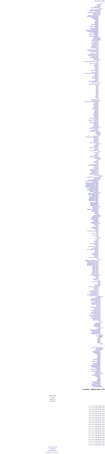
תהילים (97, 97)
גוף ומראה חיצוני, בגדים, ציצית (95, 313)
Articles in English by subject (93, 193)
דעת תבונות (96, 154)
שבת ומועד (98, 305)
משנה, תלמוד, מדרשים (96, 100)
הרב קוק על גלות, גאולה (94, 293)
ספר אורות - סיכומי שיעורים (93, 286)
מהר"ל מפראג (98, 143)
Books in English (97, 324)
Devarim (96, 23)
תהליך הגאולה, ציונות (94, 227)
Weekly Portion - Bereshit (93, 196)
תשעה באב (96, 247)
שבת (97, 60)
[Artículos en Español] (92, 216)
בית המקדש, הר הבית (96, 308)
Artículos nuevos (95, 218)
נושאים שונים (96, 58)
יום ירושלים (96, 67)
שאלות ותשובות (99, 296)
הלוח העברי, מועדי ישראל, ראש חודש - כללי (90, 61)
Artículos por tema (95, 217)
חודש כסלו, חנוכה (95, 78)
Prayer (97, 201)
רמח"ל (99, 151)
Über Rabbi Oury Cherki (96, 333)
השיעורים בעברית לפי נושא (95, 9)
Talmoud (96, 25)
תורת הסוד (96, 129)
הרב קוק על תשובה (95, 171)
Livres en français (97, 323)
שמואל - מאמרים (95, 268)
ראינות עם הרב (95, 235)
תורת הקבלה (96, 279)
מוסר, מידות (96, 41)
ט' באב (97, 71)
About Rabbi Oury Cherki (95, 330)
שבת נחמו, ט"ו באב (94, 72)
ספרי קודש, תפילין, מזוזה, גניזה (95, 316)
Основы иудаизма (94, 211)
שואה (97, 48)
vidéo (96, 407)
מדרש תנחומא (95, 104)
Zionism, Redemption (94, 203)
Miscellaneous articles (94, 205)
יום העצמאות (96, 65)
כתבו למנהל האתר (52, 448)
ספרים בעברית (97, 322)
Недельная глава (95, 210)
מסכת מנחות (96, 125)
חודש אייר (96, 64)
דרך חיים (96, 148)
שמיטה (97, 229)
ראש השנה (96, 74)
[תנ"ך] (98, 259)
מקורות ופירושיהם (97, 301)
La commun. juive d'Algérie (95, 383)
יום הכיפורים (96, 76)
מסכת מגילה (96, 113)
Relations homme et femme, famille (92, 30)
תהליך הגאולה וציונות (94, 46)
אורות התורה (96, 162)
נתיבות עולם (96, 149)
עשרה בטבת (96, 255)
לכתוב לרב (100, 334)
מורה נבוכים (96, 141)
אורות (97, 160)
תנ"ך (99, 259)
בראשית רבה (96, 102)
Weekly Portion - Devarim (93, 200)
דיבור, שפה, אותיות (95, 44)
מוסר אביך (96, 166)
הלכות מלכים (96, 140)
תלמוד (97, 276)
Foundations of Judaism (94, 202)
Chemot (96, 20)
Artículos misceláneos (94, 222)
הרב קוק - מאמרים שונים (94, 295)
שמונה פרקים (96, 135)
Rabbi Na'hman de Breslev (93, 34)
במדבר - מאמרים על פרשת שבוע (92, 264)
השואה (97, 231)
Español (98, 341)
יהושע (97, 89)
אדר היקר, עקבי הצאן (94, 164)
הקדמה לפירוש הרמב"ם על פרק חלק (92, 136)
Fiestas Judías (95, 220)
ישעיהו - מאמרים (95, 270)
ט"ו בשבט (96, 80)
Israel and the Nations (94, 204)
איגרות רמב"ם (95, 137)
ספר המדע (96, 138)
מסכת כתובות (95, 116)
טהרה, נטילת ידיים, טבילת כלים (95, 315)
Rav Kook (96, 35)
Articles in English (97, 192)
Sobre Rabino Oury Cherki (95, 332)
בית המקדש (96, 228)
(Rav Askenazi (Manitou (94, 36)
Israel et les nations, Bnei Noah (92, 31)
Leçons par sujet (97, 350)
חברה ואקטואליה (97, 309)
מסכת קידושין (95, 119)
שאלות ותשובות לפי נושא (96, 298)
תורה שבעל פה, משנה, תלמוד (95, 274)
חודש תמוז (96, 69)
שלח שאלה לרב (97, 297)
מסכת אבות (96, 124)
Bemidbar (98, 379)
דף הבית (101, 3)
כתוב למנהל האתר (97, 6)
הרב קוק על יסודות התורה (93, 291)
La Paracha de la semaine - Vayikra (92, 184)
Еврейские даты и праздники (92, 209)
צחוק (97, 234)
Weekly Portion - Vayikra (93, 198)
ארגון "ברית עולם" (99, 335)
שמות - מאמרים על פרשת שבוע (92, 262)
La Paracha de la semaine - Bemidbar (91, 185)
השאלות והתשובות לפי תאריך (95, 299)
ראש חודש (96, 238)
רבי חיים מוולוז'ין (97, 158)
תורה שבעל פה (95, 278)
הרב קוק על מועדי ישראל (94, 170)
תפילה (99, 280)
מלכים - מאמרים (95, 269)
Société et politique (94, 29)
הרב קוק (98, 159)
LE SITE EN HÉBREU (98, 386)
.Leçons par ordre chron (96, 351)
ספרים (101, 321)
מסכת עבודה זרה (95, 123)
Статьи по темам (95, 207)
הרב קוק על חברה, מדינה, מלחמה (92, 294)
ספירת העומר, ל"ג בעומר (94, 63)
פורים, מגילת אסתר (95, 82)
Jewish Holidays (95, 195)
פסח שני (96, 66)
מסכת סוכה (96, 110)
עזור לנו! (98, 5)
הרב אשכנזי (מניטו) (97, 175)
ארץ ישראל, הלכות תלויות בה (95, 307)
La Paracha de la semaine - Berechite (91, 182)
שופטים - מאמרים (95, 267)
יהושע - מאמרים (95, 266)
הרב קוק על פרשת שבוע (94, 169)
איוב (97, 98)
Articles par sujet (97, 373)
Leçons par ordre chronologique (92, 16)
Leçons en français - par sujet (93, 15)
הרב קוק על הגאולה (94, 172)
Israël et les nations (97, 382)
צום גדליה (96, 75)
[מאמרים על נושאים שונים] (91, 223)
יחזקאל (97, 95)
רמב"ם (99, 134)
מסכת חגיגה (96, 115)
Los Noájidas (95, 221)
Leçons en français (97, 14)
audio (98, 407)
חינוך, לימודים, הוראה (96, 311)
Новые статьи (95, 208)
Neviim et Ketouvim (94, 24)
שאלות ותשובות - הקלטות (93, 57)
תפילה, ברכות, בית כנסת (96, 304)
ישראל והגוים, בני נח (94, 47)
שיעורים (101, 8)
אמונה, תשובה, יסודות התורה (95, 300)
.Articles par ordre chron (96, 374)
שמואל (97, 91)
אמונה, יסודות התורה (94, 40)
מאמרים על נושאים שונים (96, 223)
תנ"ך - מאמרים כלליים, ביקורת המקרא (91, 260)
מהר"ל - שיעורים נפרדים (94, 150)
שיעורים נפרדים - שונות (96, 39)
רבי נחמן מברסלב (97, 157)
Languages (100, 336)
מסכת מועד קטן (95, 114)
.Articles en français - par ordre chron (91, 180)
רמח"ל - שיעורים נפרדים (94, 156)
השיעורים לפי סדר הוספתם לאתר (94, 10)
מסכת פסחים (96, 107)
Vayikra (96, 21)
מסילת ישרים (96, 152)
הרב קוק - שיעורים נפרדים (93, 174)
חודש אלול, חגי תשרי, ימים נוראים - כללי (91, 73)
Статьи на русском (96, 206)
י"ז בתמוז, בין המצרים (94, 70)
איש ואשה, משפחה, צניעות (95, 312)
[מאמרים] (99, 176)
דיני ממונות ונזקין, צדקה (96, 317)
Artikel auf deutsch (97, 215)
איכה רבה (96, 103)
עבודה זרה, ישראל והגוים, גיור (95, 310)
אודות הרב (100, 327)
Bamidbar (96, 22)
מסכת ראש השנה (95, 108)
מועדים (99, 237)
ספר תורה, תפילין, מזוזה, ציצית (93, 54)
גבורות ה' (96, 144)
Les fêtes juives (95, 18)
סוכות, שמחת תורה (95, 253)
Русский (98, 340)
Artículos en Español (96, 216)
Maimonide (96, 33)
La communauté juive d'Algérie (92, 189)
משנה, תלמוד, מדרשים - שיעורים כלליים (91, 101)
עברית (99, 337)
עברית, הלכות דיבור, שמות (95, 302)
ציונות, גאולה (98, 306)
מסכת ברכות (96, 105)
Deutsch (98, 342)
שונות (97, 236)
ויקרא (97, 86)
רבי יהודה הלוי (97, 133)
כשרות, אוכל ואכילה (96, 314)
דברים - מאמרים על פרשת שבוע (92, 265)
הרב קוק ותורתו (97, 285)
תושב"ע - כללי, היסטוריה (94, 128)
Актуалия (96, 212)
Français (98, 338)
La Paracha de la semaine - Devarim (92, 186)
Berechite (96, 19)
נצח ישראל (96, 146)
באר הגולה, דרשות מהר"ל (93, 147)
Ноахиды (96, 213)
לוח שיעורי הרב (97, 11)
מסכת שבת (96, 106)
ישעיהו (97, 93)
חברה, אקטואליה (95, 45)
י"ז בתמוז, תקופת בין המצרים (93, 246)
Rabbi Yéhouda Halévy (94, 32)
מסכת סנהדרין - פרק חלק (94, 122)
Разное (96, 214)
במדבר (97, 87)
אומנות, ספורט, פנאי (94, 56)
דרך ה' (97, 153)
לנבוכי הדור (96, 168)
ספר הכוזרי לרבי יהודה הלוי (95, 281)
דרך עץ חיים (96, 155)
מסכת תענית (96, 112)
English (99, 339)
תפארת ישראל (95, 145)
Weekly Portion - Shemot (93, 197)
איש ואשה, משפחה (95, 233)
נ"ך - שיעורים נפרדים (94, 99)
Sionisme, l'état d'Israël (94, 28)
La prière (96, 27)
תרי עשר (96, 96)
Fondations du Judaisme (94, 187)
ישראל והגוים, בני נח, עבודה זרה (92, 230)
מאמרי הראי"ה (95, 167)
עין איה (97, 163)
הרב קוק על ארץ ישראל (94, 173)
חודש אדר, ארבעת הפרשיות (93, 257)
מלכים (97, 92)
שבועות (96, 68)
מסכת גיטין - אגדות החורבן (93, 118)
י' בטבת (96, 79)
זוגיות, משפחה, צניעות (94, 51)
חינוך (97, 52)
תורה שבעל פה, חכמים (96, 127)
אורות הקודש (96, 161)
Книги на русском (96, 325)
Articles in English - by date (93, 194)
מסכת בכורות (96, 126)
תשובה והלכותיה (95, 43)
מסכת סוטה (96, 117)
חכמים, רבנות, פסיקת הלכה (95, 303)
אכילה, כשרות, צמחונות (94, 53)
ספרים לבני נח (98, 326)
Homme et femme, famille (95, 365)
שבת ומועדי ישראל (97, 59)
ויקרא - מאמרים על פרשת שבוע (92, 263)
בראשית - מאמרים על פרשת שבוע (92, 261)
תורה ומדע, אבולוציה (94, 42)
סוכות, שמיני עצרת (95, 77)
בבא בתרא (96, 121)
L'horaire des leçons (94, 17)
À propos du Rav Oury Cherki (95, 329)
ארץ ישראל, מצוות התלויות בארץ (92, 49)
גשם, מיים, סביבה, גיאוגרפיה (93, 55)
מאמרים (101, 176)
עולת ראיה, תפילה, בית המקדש (93, 165)
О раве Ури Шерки (96, 331)
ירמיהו (97, 94)
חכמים (97, 277)
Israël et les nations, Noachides (92, 188)
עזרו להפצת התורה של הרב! (52, 446)
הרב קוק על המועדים (94, 290)
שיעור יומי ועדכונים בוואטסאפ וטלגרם (94, 12)
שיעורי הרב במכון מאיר (96, 13)
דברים (97, 88)
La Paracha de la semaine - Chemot (92, 183)
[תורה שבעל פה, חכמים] (92, 127)
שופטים (96, 90)
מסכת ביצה (96, 111)
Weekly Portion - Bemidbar (93, 199)
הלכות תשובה (95, 139)
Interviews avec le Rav (94, 190)
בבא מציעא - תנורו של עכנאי (93, 120)
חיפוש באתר (98, 4)
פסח (97, 62)
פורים (97, 258)
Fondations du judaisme (94, 26)
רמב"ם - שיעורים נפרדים (94, 142)
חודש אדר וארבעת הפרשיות (93, 81)
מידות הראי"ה (95, 288)
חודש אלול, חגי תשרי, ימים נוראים (92, 249)
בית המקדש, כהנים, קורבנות (93, 50)
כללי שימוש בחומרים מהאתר (95, 7)
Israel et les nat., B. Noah (95, 366)
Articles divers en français (93, 191)
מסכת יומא (96, 109)
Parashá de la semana (94, 219)
